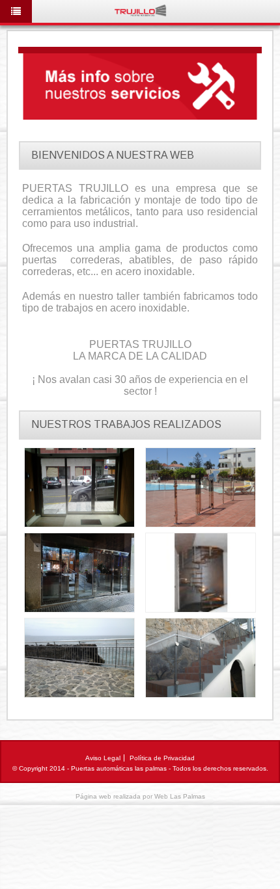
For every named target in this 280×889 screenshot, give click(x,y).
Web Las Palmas (179, 796)
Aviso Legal (102, 758)
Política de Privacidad (162, 758)
